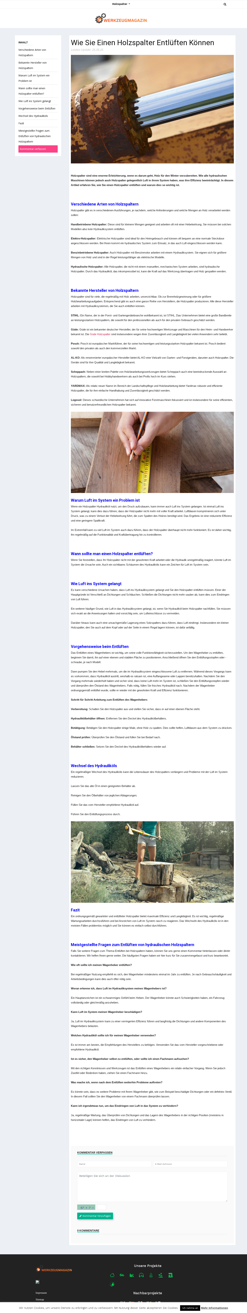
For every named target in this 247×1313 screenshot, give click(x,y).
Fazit (21, 123)
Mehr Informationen (214, 1308)
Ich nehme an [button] (190, 1308)
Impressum (41, 1293)
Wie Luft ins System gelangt (34, 101)
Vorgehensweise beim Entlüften (36, 108)
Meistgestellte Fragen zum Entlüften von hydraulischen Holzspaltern (34, 136)
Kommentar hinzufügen (96, 1215)
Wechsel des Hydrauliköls (33, 116)
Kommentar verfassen (33, 149)
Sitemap (40, 1299)
